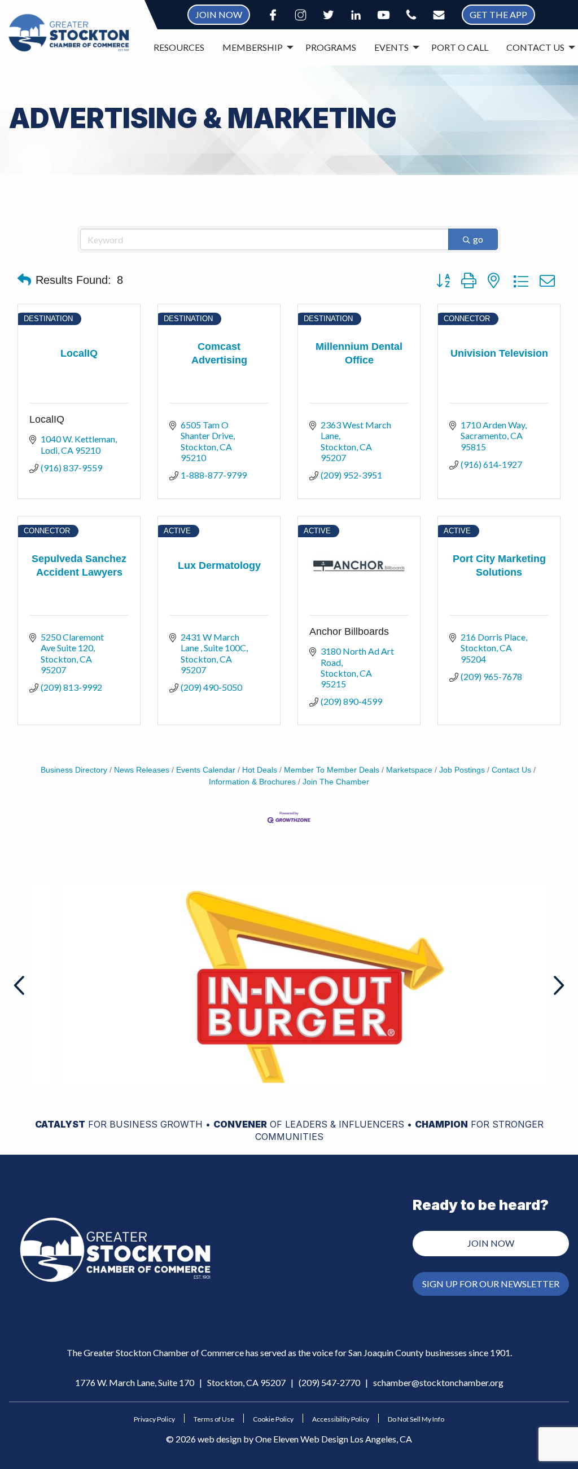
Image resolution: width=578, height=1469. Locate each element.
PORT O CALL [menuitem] (459, 47)
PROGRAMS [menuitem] (330, 47)
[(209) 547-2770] (411, 15)
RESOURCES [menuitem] (179, 47)
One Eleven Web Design (301, 1438)
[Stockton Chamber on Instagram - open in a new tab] (301, 15)
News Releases (141, 770)
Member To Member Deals (331, 770)
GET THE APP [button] (498, 14)
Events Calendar (205, 770)
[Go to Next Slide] (557, 985)
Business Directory (74, 770)
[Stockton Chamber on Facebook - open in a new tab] (273, 15)
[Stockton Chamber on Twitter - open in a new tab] (328, 15)
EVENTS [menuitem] (391, 47)
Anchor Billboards (349, 631)
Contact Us (511, 770)
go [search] (478, 239)
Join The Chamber (336, 782)
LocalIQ (46, 419)
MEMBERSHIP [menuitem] (252, 47)
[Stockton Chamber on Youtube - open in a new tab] (383, 15)
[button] (24, 280)
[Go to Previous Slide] (20, 985)
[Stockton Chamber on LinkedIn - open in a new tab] (356, 15)
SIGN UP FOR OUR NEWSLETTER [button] (490, 1283)
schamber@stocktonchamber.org (438, 1382)
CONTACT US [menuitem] (535, 47)
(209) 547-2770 (329, 1382)
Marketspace (409, 770)
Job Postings (462, 770)
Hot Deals (259, 770)
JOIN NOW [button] (218, 14)
